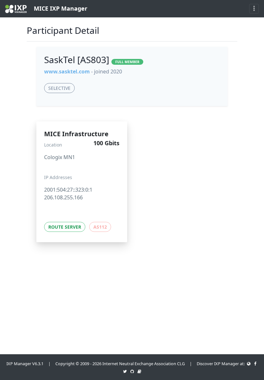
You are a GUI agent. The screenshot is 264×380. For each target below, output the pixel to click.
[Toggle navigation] (254, 9)
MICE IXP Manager (59, 8)
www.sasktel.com (67, 71)
